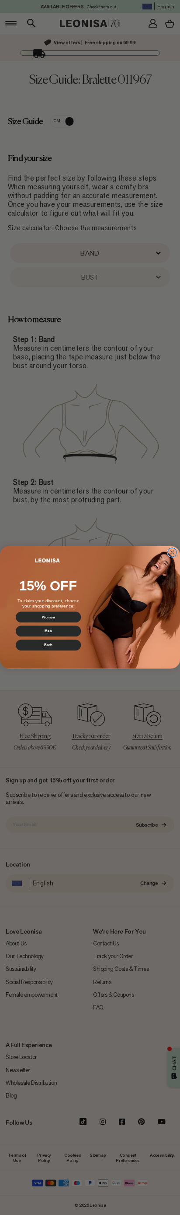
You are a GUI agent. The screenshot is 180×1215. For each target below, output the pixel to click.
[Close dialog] (172, 552)
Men (48, 631)
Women (48, 617)
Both (48, 645)
